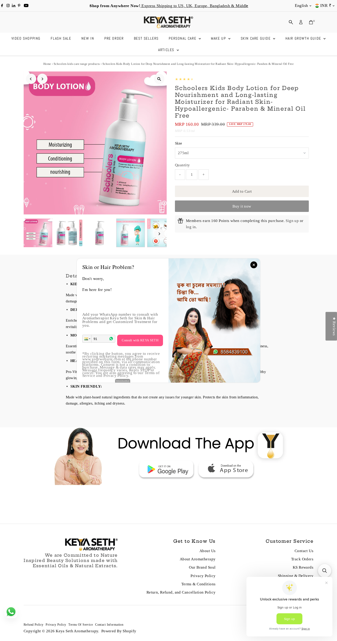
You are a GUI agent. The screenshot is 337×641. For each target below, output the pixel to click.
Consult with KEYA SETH (140, 340)
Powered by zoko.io (122, 380)
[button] (87, 338)
